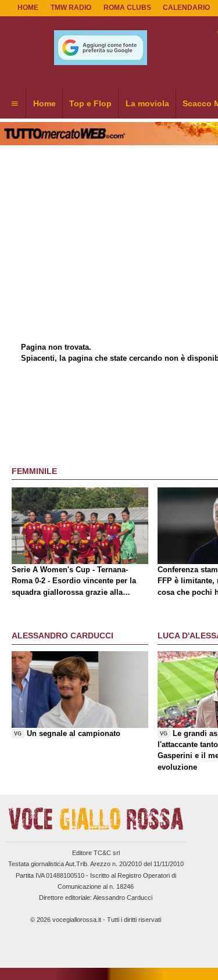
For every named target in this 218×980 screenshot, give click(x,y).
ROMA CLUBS (127, 7)
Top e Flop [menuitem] (90, 103)
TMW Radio (71, 7)
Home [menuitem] (44, 103)
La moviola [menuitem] (147, 103)
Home (27, 7)
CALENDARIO (186, 7)
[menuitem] (14, 104)
